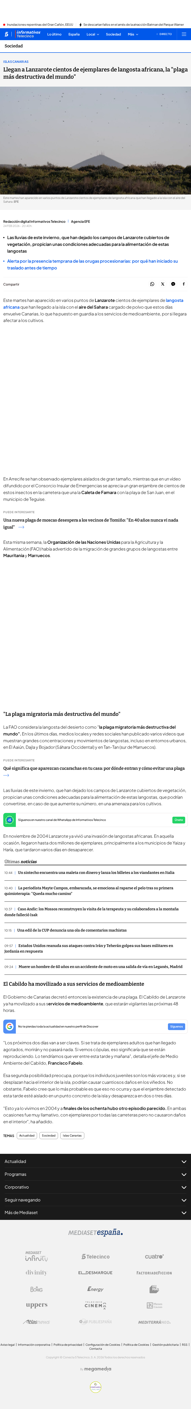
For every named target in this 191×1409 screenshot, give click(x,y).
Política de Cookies (136, 1344)
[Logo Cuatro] (154, 1256)
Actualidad (26, 1135)
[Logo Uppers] (36, 1305)
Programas (15, 1174)
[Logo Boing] (36, 1289)
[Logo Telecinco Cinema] (95, 1305)
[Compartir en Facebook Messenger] (173, 284)
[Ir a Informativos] (28, 34)
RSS (185, 1344)
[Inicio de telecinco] (6, 34)
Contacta (95, 1348)
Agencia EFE (80, 221)
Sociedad (14, 46)
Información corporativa (34, 1344)
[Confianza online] (95, 1391)
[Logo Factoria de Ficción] (154, 1273)
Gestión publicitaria (165, 1344)
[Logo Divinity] (36, 1273)
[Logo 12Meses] (154, 1305)
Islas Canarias (15, 62)
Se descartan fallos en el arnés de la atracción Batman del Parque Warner (133, 25)
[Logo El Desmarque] (95, 1272)
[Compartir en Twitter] (163, 284)
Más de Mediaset (21, 1212)
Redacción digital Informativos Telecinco (34, 221)
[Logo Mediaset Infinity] (36, 1256)
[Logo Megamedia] (98, 1369)
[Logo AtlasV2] (36, 1322)
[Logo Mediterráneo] (154, 1322)
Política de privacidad (68, 1344)
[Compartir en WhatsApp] (152, 284)
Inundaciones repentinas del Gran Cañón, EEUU (40, 25)
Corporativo (17, 1187)
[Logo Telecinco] (95, 1256)
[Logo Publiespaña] (95, 1322)
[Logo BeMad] (154, 1289)
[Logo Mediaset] (95, 1235)
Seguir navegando (23, 1199)
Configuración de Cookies (102, 1344)
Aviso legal (7, 1344)
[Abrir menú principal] (184, 34)
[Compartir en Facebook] (184, 284)
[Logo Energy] (95, 1289)
